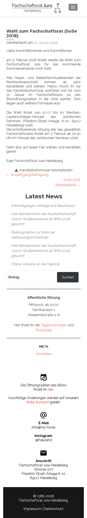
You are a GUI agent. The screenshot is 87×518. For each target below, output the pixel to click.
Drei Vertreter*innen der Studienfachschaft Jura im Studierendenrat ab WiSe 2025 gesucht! (43, 251)
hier (50, 389)
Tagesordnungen (54, 325)
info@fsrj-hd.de (43, 427)
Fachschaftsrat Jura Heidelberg (43, 500)
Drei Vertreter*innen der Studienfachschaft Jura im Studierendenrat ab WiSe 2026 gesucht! (43, 219)
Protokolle (43, 330)
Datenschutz (54, 509)
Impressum (32, 509)
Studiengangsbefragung (27, 175)
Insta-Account (38, 402)
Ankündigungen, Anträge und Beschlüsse (43, 206)
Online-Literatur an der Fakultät (35, 264)
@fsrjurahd (43, 440)
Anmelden (44, 354)
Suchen (68, 277)
